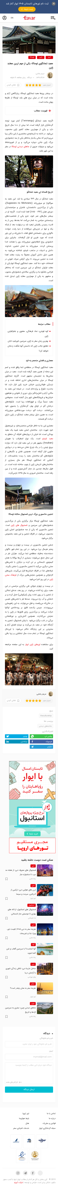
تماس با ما (51, 1113)
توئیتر (25, 736)
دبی (33, 866)
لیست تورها (28, 9)
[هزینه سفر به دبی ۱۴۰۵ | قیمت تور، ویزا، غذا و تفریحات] (45, 929)
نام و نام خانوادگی (46, 1038)
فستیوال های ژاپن (19, 525)
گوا (33, 944)
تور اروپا (26, 1113)
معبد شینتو (47, 438)
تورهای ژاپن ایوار (32, 644)
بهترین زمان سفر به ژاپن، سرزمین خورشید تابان (28, 341)
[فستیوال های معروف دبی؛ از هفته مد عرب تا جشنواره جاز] (45, 870)
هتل (27, 1123)
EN (12, 17)
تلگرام (49, 746)
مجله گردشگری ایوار (47, 1128)
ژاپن (40, 57)
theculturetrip (46, 715)
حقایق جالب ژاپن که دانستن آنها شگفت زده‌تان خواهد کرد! (28, 348)
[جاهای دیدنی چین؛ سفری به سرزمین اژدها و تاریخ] (45, 1008)
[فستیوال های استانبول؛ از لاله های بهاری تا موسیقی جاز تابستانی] (45, 910)
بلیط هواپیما (24, 1118)
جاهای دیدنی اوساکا (20, 146)
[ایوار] (29, 18)
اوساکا (32, 57)
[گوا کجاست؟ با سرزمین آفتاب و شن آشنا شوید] (45, 949)
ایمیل (51, 1051)
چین (32, 1003)
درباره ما (52, 1118)
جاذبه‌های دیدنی (45, 726)
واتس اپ (48, 736)
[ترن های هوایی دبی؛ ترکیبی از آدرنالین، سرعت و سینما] (45, 890)
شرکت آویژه (18, 1182)
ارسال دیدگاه (29, 1089)
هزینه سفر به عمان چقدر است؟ (23, 988)
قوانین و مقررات (49, 1123)
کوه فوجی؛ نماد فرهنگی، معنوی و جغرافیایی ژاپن (28, 334)
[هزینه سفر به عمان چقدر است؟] (45, 988)
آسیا (49, 57)
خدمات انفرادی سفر (21, 1128)
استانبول (31, 905)
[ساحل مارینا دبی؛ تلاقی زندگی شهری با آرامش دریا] (45, 969)
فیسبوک (49, 741)
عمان (32, 984)
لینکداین (24, 741)
